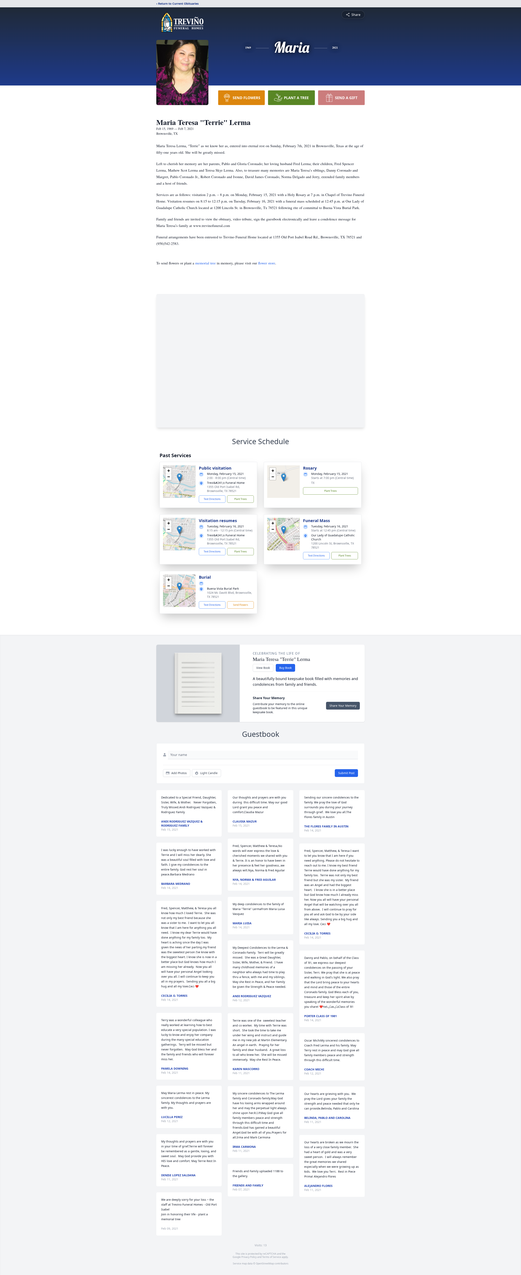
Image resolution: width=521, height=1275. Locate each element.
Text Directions (212, 499)
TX (312, 483)
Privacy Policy (249, 1257)
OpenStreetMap (265, 1263)
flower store (266, 263)
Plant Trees (240, 499)
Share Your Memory (342, 706)
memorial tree (205, 263)
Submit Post (346, 773)
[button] (179, 477)
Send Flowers (240, 605)
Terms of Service (271, 1257)
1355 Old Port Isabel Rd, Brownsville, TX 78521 (223, 489)
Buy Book (285, 668)
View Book (263, 668)
